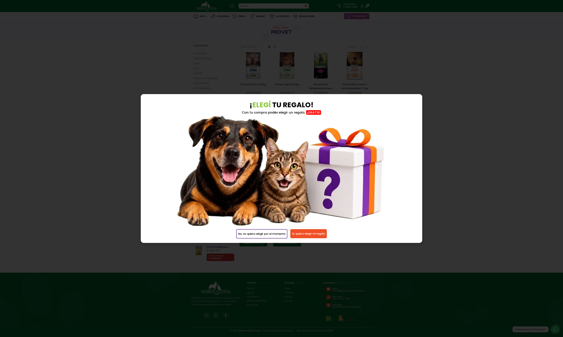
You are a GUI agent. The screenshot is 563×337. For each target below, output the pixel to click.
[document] (281, 168)
